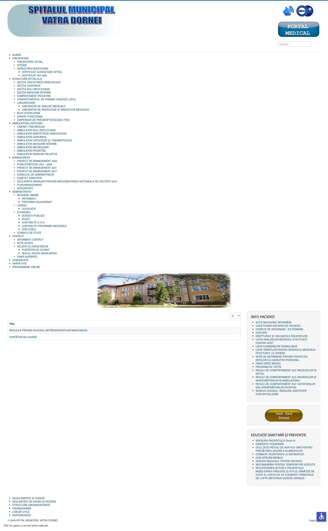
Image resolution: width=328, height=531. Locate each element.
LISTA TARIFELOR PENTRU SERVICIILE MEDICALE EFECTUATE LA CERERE (285, 351)
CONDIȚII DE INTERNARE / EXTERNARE (279, 329)
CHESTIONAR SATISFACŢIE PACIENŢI (278, 326)
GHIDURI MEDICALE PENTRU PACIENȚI (279, 461)
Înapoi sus (314, 520)
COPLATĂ (261, 332)
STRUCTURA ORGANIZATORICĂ (31, 505)
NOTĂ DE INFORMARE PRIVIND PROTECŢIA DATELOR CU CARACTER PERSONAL (282, 358)
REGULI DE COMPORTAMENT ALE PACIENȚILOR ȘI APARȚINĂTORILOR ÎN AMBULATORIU (286, 378)
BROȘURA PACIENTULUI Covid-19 (275, 440)
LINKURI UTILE (21, 512)
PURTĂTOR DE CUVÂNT (23, 337)
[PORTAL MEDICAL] (298, 29)
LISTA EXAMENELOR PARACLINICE (276, 346)
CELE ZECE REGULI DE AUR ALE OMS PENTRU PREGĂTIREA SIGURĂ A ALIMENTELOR (284, 449)
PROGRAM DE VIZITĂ (268, 367)
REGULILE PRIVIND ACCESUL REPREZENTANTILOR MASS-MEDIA (48, 330)
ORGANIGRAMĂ (21, 508)
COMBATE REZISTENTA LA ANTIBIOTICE (280, 454)
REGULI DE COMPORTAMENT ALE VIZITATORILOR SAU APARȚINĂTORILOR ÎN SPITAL (285, 385)
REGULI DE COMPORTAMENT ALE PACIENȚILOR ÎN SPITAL (286, 371)
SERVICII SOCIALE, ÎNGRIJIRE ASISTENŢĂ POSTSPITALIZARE (281, 392)
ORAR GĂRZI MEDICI (268, 363)
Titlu (12, 323)
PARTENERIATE (21, 515)
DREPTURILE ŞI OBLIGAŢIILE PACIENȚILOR (281, 336)
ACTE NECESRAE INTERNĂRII (274, 322)
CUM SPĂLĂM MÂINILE (269, 457)
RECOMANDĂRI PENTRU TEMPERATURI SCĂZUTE (285, 464)
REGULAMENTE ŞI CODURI (28, 498)
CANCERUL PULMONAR (270, 444)
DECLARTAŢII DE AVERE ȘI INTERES (34, 501)
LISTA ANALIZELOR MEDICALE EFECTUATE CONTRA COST (281, 341)
